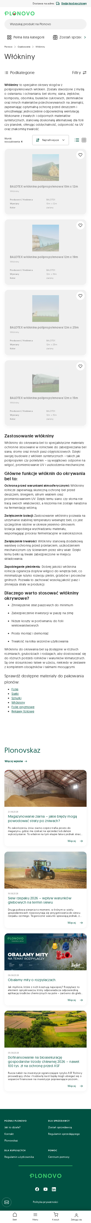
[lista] (77, 140)
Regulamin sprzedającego (64, 1134)
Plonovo (8, 46)
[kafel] (84, 140)
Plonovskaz (11, 1140)
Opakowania (24, 46)
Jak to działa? (12, 1127)
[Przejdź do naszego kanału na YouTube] (45, 1189)
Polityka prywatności (45, 1202)
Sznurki (16, 698)
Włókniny (40, 46)
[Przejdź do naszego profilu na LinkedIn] (54, 1189)
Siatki (15, 694)
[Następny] (85, 37)
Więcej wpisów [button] (14, 761)
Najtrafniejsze (50, 140)
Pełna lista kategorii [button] (28, 37)
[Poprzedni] (6, 37)
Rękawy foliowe (22, 711)
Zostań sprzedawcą (60, 1127)
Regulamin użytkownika (19, 1156)
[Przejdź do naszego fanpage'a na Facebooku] (37, 1189)
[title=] (45, 808)
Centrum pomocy (58, 1156)
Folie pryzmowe (22, 707)
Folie (14, 689)
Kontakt (9, 1134)
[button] (35, 1216)
